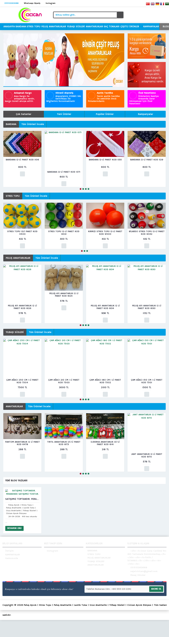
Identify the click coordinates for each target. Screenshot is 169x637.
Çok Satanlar (23, 114)
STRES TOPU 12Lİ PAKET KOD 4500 (22, 232)
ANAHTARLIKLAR (14, 406)
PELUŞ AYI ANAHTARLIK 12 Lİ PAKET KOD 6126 (22, 307)
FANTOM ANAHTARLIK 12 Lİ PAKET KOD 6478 (22, 443)
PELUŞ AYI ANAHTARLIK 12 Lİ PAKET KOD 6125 (63, 294)
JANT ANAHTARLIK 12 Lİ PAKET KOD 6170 (146, 455)
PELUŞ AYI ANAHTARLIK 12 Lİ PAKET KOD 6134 (105, 307)
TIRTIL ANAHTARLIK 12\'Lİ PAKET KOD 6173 (63, 443)
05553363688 (138, 567)
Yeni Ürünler (64, 114)
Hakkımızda (11, 558)
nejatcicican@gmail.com (143, 571)
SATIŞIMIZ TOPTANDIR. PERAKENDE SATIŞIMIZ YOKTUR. (22, 499)
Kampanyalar (145, 114)
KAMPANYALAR (12, 554)
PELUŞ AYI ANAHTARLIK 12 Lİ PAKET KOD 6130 (146, 307)
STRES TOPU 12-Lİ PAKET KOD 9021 (63, 232)
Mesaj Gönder (137, 575)
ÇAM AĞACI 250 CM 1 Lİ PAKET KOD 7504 (22, 381)
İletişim (9, 550)
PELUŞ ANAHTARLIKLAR (18, 258)
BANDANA (11, 124)
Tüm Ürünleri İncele (32, 124)
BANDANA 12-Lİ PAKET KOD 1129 (146, 159)
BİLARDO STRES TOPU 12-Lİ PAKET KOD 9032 (147, 232)
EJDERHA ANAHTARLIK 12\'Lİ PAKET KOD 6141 (105, 443)
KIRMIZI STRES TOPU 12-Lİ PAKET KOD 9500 (105, 232)
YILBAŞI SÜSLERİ (15, 332)
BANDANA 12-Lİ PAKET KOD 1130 (105, 159)
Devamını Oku (14, 528)
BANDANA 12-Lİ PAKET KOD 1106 (22, 159)
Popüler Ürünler (105, 114)
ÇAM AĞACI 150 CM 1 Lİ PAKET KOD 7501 (146, 381)
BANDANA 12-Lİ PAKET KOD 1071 (63, 171)
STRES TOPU (13, 196)
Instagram (52, 550)
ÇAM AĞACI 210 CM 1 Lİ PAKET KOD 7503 (63, 381)
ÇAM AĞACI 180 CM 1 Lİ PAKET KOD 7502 (105, 381)
